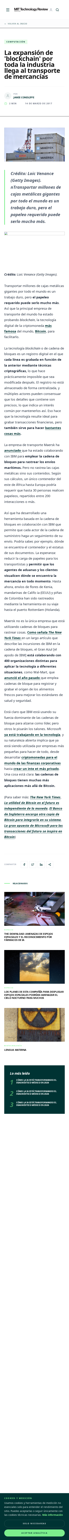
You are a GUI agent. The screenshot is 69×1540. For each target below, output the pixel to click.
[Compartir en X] (32, 864)
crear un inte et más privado (36, 769)
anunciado (13, 450)
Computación (15, 41)
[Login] (51, 10)
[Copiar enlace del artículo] (49, 864)
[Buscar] (57, 10)
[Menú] (7, 9)
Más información (52, 1514)
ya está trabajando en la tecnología (32, 735)
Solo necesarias (34, 1523)
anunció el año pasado (22, 678)
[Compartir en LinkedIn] (41, 864)
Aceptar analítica (34, 1533)
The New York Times (45, 797)
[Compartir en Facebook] (24, 864)
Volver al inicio (17, 23)
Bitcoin (40, 331)
